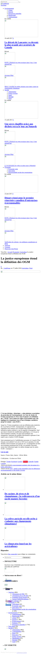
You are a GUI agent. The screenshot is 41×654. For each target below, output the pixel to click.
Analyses (7, 245)
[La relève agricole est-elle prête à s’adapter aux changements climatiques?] (15, 514)
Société (7, 90)
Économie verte (13, 169)
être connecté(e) (13, 554)
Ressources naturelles (14, 13)
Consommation (16, 631)
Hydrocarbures (16, 621)
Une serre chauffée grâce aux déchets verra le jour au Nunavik (21, 125)
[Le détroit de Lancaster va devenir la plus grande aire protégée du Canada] (21, 36)
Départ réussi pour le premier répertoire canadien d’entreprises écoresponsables (21, 200)
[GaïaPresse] (5, 3)
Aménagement (12, 17)
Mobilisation (16, 638)
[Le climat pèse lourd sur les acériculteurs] (15, 539)
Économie (8, 167)
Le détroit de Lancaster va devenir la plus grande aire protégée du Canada (22, 45)
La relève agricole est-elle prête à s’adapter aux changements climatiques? (21, 521)
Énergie (10, 12)
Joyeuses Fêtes (9, 75)
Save (26, 461)
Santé (10, 95)
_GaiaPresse (6, 268)
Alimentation (12, 92)
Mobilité (10, 97)
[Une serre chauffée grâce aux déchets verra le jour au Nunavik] (21, 118)
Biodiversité (12, 15)
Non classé (11, 626)
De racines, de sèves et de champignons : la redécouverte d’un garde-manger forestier (22, 496)
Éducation (15, 635)
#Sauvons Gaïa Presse (11, 249)
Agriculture (25, 268)
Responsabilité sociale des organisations (20, 172)
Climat (10, 10)
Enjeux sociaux (13, 93)
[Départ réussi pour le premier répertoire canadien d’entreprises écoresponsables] (21, 192)
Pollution (15, 623)
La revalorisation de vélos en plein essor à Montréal (20, 165)
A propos (7, 247)
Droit (10, 98)
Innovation (11, 171)
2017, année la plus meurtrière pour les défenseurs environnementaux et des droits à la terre (20, 469)
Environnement (9, 8)
